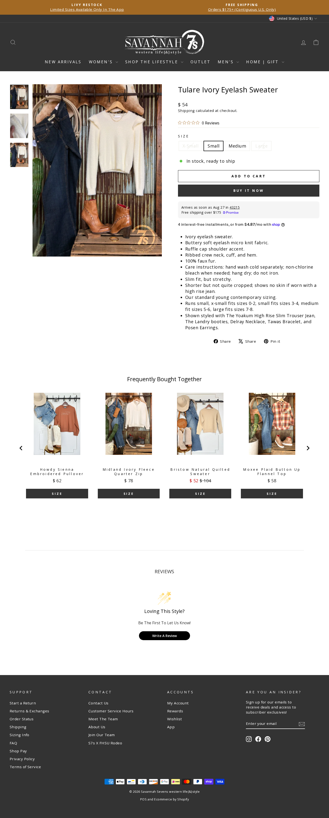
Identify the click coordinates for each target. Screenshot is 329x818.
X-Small (190, 146)
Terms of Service (25, 766)
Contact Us (98, 703)
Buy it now (248, 190)
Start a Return (23, 703)
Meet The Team (103, 718)
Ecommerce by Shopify (171, 799)
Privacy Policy (22, 758)
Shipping (186, 110)
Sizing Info (19, 734)
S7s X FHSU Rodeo (105, 743)
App (171, 726)
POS (143, 799)
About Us (96, 726)
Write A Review (164, 635)
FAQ (13, 743)
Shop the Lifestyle (152, 61)
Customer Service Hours (111, 711)
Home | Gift (263, 61)
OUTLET (201, 61)
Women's (102, 61)
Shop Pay (18, 750)
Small (213, 146)
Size (183, 136)
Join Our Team (101, 734)
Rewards (175, 711)
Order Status (21, 718)
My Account (178, 703)
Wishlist (174, 718)
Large (261, 146)
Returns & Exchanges (29, 711)
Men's (226, 61)
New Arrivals (63, 61)
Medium (237, 146)
